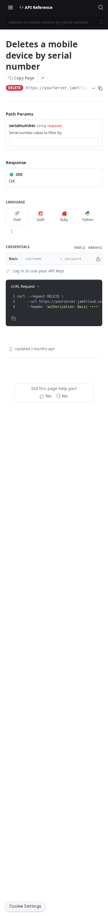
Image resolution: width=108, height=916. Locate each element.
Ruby (64, 219)
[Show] (98, 258)
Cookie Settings (25, 906)
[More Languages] (11, 231)
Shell (17, 219)
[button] (80, 248)
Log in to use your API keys (38, 271)
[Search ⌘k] (100, 7)
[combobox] (54, 142)
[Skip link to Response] (1, 162)
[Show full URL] (93, 88)
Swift (40, 219)
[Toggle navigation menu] (10, 7)
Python (87, 219)
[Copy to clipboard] (100, 88)
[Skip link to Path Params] (1, 114)
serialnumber (22, 125)
